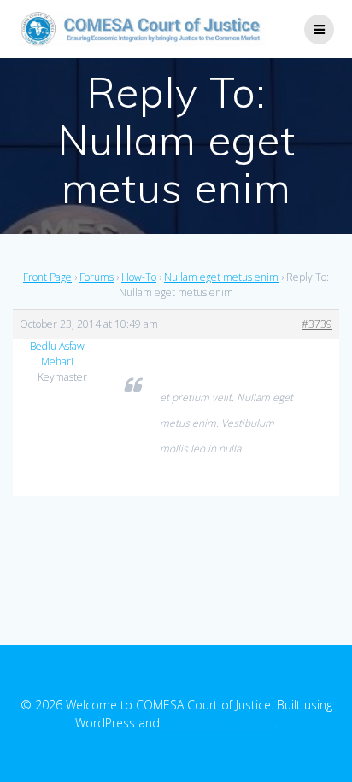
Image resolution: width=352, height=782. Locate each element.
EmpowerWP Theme (218, 723)
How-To (138, 277)
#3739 (317, 324)
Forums (96, 277)
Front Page (47, 277)
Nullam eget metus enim (221, 277)
